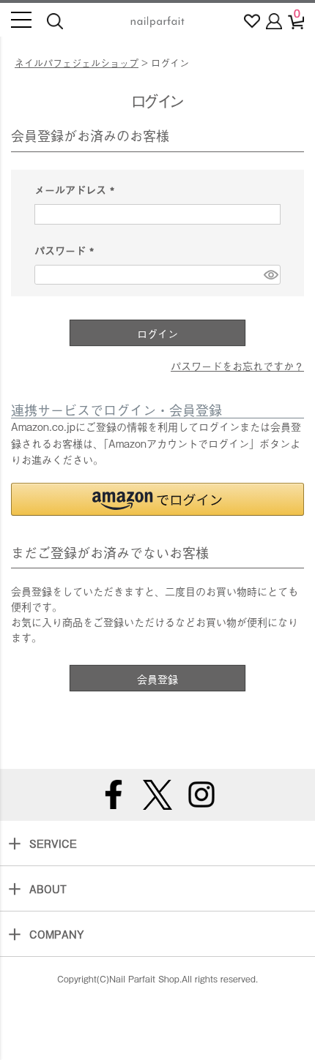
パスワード (67, 250)
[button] (157, 499)
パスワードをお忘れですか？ (237, 365)
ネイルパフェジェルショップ (76, 62)
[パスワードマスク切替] (270, 275)
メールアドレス (77, 189)
